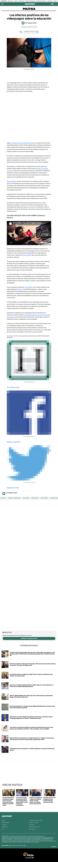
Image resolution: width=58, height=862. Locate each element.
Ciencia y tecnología (14, 498)
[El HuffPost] (30, 4)
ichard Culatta (12, 181)
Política (29, 9)
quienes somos (5, 822)
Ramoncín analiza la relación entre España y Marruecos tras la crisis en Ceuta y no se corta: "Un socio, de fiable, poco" (33, 664)
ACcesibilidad (32, 829)
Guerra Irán (49, 1)
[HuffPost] (7, 815)
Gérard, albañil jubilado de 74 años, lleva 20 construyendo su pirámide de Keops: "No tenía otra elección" (31, 696)
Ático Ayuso (10, 1)
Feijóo (15, 1)
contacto (4, 824)
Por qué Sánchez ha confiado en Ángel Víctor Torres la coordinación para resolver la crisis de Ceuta (31, 675)
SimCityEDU (29, 287)
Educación (26, 498)
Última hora (52, 4)
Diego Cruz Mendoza (30, 1)
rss (2, 829)
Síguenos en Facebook (13, 442)
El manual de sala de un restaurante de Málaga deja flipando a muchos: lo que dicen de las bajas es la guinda (32, 706)
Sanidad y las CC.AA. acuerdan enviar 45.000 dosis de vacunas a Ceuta (49, 800)
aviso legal (32, 824)
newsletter (5, 826)
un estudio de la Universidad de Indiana (23, 143)
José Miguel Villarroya (41, 1)
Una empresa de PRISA (29, 854)
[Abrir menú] (2, 4)
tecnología (34, 498)
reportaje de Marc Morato (15, 336)
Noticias (3, 498)
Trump (55, 1)
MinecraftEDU (27, 255)
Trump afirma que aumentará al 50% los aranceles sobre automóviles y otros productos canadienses (21, 801)
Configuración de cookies (35, 820)
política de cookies (33, 822)
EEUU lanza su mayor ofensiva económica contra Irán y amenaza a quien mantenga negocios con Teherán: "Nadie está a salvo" (31, 717)
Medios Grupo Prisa (29, 858)
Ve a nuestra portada (13, 387)
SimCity (19, 289)
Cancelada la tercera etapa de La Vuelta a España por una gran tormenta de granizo (32, 749)
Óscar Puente (21, 1)
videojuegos (44, 498)
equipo (3, 820)
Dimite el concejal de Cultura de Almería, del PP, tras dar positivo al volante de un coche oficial (36, 800)
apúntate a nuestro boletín (29, 638)
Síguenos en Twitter (13, 487)
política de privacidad (34, 826)
